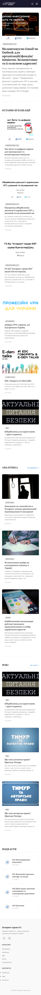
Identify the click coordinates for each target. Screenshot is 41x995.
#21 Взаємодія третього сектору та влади (23, 875)
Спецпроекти (7, 962)
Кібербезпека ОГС (9, 44)
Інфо (3, 976)
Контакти (5, 980)
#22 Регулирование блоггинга (21, 860)
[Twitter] (9, 938)
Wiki (7, 428)
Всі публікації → (33, 468)
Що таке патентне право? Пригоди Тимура (17, 761)
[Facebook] (4, 938)
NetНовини (10, 321)
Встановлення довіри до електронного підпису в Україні (17, 565)
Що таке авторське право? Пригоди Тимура (18, 814)
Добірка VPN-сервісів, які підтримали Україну (17, 326)
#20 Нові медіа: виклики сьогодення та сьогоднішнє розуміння (23, 891)
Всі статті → (34, 665)
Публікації (5, 973)
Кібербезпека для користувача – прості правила (20, 433)
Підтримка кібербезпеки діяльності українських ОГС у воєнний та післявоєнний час (19, 210)
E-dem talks (10, 377)
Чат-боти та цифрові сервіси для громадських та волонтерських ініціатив (19, 152)
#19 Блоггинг (18, 905)
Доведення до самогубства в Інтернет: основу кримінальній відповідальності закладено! (20, 509)
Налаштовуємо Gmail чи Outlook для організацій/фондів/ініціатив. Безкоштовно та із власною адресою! (20, 56)
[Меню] (37, 4)
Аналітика (10, 502)
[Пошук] (32, 4)
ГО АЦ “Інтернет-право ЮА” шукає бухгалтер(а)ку (19, 270)
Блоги (8, 617)
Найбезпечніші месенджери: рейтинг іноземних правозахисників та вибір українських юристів (19, 625)
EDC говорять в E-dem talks (18, 380)
